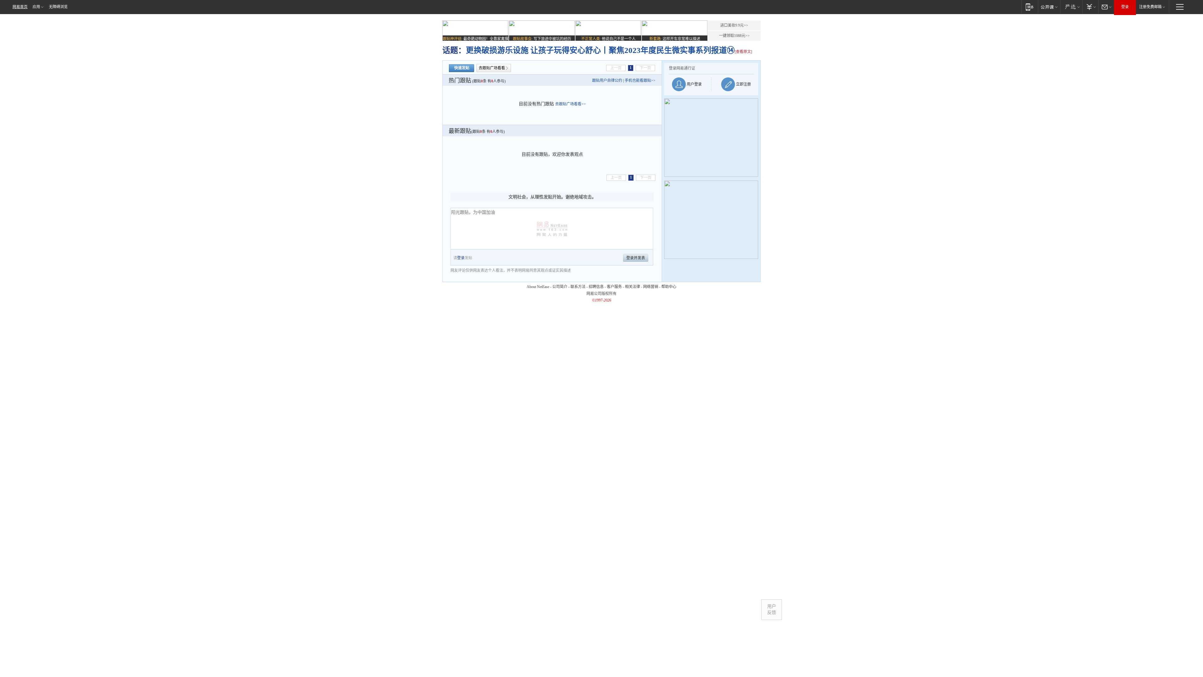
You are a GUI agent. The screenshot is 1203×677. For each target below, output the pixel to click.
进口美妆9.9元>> (734, 25)
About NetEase (538, 287)
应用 (36, 7)
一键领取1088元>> (734, 36)
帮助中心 (668, 287)
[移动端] (1029, 6)
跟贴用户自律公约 (607, 80)
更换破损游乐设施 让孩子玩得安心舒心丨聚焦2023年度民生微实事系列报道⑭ (600, 50)
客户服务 (614, 287)
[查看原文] (743, 52)
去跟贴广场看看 (492, 68)
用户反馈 (771, 609)
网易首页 (20, 7)
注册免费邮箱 (1150, 7)
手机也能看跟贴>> (640, 80)
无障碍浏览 (58, 7)
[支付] (1090, 6)
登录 (1125, 7)
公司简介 (559, 287)
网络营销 (650, 287)
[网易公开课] (1049, 6)
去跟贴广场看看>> (570, 104)
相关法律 (632, 287)
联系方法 (578, 287)
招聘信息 (596, 287)
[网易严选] (1071, 6)
